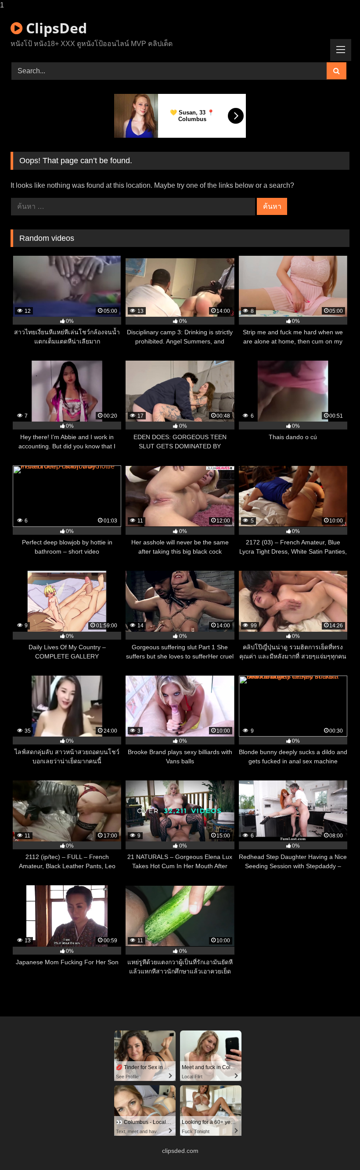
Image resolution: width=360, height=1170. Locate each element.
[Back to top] (332, 1145)
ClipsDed (54, 27)
